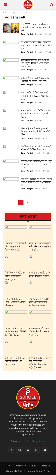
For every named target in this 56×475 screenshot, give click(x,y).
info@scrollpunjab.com (34, 441)
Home (6, 12)
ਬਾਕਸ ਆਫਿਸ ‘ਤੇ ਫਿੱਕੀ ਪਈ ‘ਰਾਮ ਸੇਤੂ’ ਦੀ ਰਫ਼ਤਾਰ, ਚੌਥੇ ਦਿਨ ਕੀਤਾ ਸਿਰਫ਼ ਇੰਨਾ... (36, 164)
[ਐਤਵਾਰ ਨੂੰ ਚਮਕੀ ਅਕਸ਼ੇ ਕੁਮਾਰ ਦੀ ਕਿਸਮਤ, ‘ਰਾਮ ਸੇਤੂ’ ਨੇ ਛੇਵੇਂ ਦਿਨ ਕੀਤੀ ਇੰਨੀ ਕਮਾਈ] (11, 132)
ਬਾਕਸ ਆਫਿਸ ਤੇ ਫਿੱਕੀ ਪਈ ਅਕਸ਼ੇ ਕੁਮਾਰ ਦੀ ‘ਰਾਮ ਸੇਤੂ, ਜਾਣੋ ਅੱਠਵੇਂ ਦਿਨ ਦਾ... (35, 95)
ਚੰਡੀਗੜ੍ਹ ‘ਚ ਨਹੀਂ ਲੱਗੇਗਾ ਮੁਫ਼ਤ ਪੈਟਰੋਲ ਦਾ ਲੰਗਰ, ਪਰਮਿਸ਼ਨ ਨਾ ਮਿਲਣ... (39, 302)
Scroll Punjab (27, 34)
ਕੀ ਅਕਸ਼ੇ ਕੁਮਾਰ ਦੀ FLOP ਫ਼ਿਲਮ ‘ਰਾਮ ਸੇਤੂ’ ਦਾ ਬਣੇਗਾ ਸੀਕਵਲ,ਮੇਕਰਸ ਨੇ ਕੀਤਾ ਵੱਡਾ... (36, 45)
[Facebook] (11, 450)
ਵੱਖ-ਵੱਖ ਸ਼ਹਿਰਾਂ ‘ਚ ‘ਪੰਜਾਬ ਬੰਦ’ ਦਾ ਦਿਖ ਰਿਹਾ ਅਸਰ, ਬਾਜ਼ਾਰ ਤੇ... (39, 331)
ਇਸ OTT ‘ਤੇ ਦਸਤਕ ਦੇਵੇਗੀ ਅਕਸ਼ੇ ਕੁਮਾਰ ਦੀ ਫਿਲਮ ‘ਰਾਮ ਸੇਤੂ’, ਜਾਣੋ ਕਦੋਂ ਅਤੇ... (35, 27)
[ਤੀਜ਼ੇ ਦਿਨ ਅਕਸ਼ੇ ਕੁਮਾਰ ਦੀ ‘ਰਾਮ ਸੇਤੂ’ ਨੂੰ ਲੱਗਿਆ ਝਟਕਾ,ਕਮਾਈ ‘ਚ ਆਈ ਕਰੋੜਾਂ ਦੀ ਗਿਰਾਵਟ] (11, 182)
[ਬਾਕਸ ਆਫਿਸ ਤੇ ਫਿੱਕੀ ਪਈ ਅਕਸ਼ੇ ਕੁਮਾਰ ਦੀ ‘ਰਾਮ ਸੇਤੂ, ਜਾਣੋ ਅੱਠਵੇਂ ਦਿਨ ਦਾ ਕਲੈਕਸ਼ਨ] (11, 96)
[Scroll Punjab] (28, 4)
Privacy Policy (20, 465)
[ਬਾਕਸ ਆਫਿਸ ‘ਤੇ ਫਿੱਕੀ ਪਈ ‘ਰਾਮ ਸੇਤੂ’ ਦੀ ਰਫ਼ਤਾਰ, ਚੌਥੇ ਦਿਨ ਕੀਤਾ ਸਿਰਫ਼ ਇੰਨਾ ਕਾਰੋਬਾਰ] (11, 165)
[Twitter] (28, 450)
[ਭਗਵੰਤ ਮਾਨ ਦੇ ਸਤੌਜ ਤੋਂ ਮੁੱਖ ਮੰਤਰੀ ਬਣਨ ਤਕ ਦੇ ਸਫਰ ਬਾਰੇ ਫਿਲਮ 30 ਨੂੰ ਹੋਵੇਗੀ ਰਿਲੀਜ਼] (40, 262)
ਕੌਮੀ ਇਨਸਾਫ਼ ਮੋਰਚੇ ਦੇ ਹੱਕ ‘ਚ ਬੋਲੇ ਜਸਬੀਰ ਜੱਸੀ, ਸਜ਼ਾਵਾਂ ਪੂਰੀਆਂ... (15, 275)
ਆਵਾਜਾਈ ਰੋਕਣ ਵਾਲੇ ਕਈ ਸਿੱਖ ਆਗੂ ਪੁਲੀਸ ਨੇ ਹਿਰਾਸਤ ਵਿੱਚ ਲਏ (15, 246)
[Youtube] (45, 450)
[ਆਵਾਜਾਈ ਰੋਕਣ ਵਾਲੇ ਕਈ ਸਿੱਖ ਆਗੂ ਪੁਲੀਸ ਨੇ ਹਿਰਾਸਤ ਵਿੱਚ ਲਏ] (16, 233)
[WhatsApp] (36, 450)
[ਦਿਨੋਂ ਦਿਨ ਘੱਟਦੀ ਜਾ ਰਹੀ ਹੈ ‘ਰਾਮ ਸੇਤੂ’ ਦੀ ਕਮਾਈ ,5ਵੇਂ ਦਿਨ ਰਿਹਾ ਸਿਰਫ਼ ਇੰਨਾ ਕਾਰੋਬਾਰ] (11, 150)
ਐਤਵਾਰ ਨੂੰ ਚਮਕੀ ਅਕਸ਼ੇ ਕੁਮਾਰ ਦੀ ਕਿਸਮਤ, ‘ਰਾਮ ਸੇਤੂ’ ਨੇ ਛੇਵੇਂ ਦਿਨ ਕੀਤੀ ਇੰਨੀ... (35, 131)
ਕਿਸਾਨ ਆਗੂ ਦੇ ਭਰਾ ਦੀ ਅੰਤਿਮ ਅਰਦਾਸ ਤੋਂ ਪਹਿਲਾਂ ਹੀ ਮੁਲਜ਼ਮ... (15, 302)
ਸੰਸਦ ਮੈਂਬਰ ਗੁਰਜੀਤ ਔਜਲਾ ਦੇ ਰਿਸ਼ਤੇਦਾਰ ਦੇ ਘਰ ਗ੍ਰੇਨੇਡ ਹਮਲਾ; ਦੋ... (40, 246)
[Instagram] (19, 450)
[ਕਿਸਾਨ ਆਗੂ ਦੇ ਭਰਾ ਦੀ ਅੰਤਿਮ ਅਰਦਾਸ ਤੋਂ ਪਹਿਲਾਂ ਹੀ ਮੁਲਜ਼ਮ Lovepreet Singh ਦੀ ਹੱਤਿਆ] (16, 288)
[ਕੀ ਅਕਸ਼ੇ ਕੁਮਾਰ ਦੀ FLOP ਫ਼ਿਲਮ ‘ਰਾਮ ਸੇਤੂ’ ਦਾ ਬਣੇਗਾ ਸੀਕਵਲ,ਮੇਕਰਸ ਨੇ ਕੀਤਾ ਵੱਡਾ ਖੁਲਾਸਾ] (11, 46)
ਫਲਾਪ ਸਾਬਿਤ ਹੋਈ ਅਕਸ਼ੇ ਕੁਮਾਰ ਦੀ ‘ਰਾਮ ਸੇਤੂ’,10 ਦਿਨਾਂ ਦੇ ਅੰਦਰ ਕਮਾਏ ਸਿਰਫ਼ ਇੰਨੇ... (35, 63)
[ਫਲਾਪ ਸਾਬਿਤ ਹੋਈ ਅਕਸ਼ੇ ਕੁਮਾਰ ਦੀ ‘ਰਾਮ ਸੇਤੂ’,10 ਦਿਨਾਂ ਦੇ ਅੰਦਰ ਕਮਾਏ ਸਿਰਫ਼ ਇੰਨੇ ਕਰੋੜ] (11, 63)
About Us (33, 465)
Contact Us (45, 465)
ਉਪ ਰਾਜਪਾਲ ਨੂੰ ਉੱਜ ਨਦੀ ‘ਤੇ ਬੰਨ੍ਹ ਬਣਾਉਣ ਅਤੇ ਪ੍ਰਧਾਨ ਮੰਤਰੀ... (15, 361)
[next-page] (33, 202)
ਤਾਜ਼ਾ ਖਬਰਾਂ (28, 217)
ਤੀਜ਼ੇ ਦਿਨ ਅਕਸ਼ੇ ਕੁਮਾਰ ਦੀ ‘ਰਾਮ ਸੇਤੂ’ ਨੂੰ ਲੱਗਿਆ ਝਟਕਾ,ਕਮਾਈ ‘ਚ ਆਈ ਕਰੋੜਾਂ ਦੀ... (36, 182)
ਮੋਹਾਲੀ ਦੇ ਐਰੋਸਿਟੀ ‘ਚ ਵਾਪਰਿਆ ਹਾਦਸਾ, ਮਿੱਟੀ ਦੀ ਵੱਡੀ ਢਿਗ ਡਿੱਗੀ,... (15, 331)
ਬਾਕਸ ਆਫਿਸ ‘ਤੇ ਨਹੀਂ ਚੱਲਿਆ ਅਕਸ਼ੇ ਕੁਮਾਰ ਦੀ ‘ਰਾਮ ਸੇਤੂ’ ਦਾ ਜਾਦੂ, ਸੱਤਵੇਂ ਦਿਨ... (35, 113)
